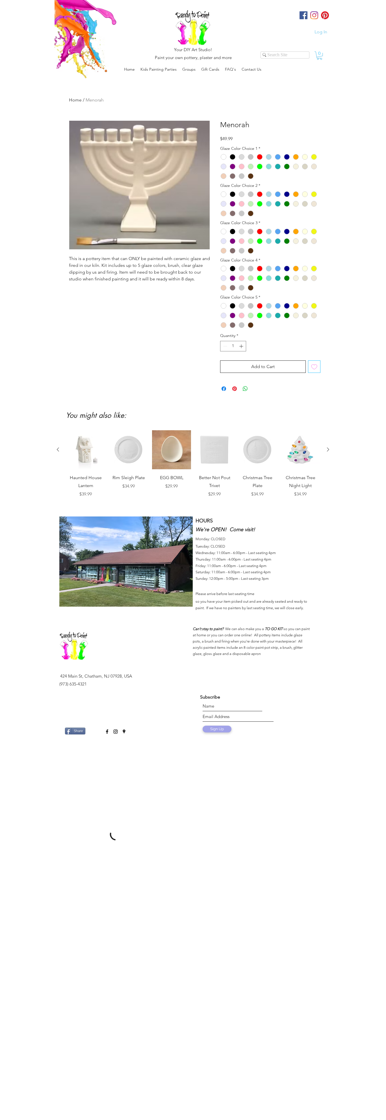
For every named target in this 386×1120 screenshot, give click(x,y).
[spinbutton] (233, 346)
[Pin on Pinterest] (234, 388)
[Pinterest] (325, 15)
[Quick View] (85, 449)
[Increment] (241, 346)
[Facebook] (303, 15)
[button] (188, 69)
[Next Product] (328, 449)
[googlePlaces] (124, 731)
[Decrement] (224, 346)
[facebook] (107, 731)
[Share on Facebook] (223, 388)
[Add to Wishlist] (314, 366)
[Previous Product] (58, 449)
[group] (193, 468)
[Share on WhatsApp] (245, 388)
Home (75, 100)
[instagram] (115, 731)
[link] (319, 55)
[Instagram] (314, 15)
